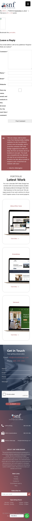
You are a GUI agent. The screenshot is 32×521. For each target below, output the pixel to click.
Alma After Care (16, 206)
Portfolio (16, 479)
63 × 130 (10, 13)
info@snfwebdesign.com (19, 357)
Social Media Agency (16, 483)
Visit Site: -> (15, 238)
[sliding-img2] (3, 23)
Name (2, 73)
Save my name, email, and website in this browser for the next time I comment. (3, 102)
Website (3, 84)
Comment (4, 51)
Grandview (16, 254)
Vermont (16, 302)
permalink (12, 32)
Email (2, 79)
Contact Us (16, 481)
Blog (16, 485)
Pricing (16, 476)
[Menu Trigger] (28, 3)
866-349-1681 (19, 361)
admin (4, 11)
